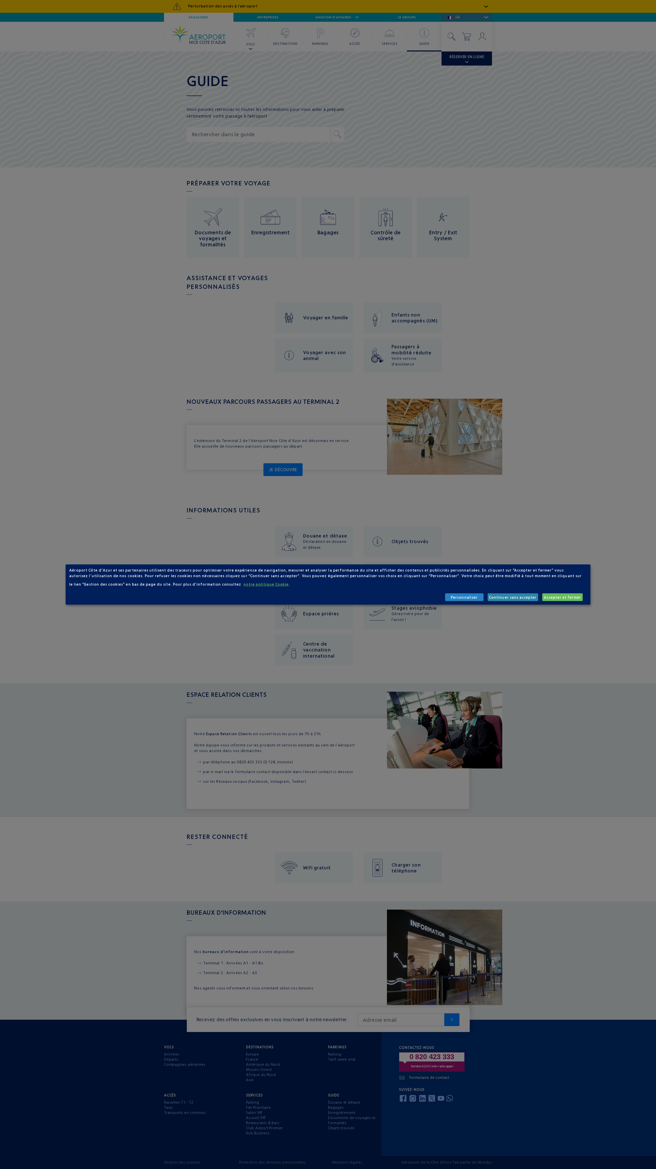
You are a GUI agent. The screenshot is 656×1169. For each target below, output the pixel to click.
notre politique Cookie (266, 584)
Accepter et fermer (562, 597)
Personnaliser (464, 597)
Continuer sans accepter (513, 597)
